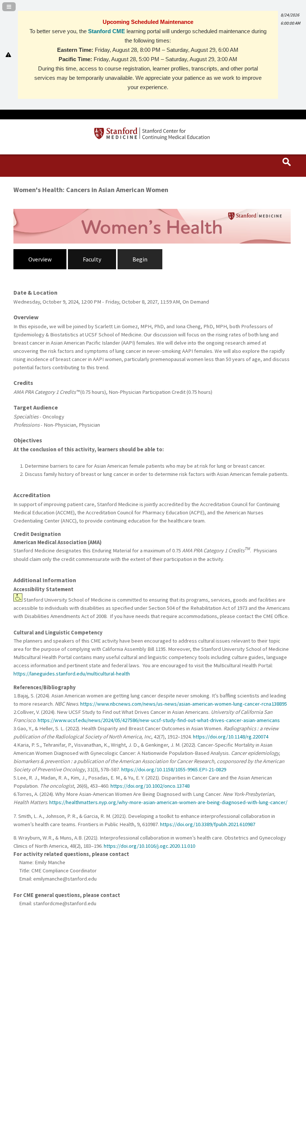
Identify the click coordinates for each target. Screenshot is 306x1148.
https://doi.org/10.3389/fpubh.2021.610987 (207, 824)
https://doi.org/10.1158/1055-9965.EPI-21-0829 (174, 769)
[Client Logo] (153, 138)
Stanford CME (106, 31)
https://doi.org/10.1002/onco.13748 (150, 785)
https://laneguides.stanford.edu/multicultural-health (71, 673)
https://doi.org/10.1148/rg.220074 (231, 736)
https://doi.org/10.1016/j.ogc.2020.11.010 (149, 846)
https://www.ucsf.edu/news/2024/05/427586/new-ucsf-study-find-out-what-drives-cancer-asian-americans (159, 720)
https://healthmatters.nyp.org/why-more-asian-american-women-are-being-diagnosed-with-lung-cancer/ (168, 802)
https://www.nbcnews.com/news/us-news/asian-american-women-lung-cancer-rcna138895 (184, 703)
